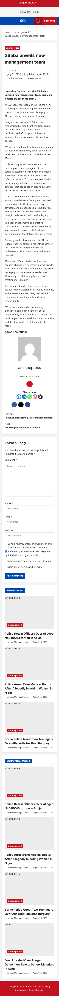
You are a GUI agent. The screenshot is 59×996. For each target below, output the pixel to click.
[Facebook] (19, 396)
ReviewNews (21, 990)
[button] (30, 21)
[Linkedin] (24, 396)
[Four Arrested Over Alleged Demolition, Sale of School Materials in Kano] (29, 939)
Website (9, 530)
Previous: (29, 416)
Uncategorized (12, 48)
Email (8, 516)
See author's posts (29, 376)
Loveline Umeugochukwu (17, 642)
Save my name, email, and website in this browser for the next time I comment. (30, 545)
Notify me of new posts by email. (24, 566)
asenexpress (13, 70)
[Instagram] (35, 396)
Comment (11, 459)
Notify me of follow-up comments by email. (30, 561)
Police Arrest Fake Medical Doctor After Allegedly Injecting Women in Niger (29, 688)
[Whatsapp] (29, 396)
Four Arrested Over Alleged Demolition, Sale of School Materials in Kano (29, 964)
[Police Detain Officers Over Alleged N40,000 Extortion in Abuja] (29, 612)
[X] (40, 396)
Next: (22, 425)
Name (9, 503)
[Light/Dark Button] (23, 20)
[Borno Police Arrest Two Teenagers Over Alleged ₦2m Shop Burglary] (29, 718)
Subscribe (49, 20)
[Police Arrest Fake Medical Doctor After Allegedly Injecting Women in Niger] (29, 663)
